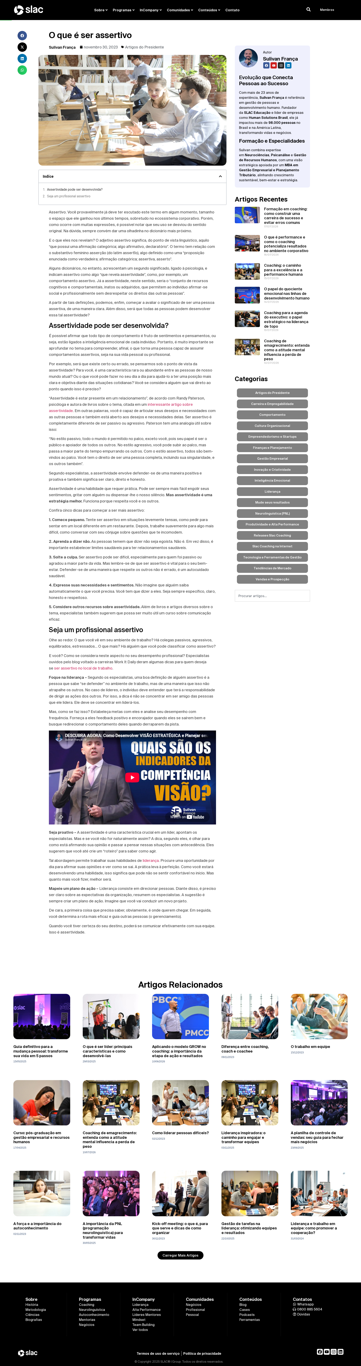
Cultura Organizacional (272, 425)
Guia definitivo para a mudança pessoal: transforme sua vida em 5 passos (40, 1051)
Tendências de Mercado (272, 568)
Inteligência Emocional (272, 480)
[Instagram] (281, 65)
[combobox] (272, 596)
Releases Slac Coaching (272, 535)
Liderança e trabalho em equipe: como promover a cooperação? (314, 1228)
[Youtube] (274, 65)
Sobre (99, 10)
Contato (232, 10)
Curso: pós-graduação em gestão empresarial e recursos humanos (41, 1137)
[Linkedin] (288, 65)
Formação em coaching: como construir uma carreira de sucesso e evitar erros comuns (285, 216)
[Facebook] (266, 65)
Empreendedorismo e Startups (272, 436)
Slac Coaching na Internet (272, 546)
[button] (22, 35)
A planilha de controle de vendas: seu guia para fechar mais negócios (317, 1137)
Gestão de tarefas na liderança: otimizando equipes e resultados (249, 1228)
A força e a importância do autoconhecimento (37, 1225)
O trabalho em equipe (310, 1046)
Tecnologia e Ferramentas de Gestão (272, 557)
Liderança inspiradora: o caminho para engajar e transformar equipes (243, 1137)
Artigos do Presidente (144, 47)
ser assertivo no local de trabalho (83, 668)
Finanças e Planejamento (272, 447)
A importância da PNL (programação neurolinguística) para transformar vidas (103, 1230)
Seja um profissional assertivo (68, 196)
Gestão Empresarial (272, 458)
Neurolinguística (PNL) (272, 513)
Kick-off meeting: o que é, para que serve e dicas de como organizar (180, 1228)
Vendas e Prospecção (272, 579)
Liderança (272, 491)
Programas (122, 10)
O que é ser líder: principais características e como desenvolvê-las (107, 1051)
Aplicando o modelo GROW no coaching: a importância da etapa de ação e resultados (179, 1051)
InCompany (149, 10)
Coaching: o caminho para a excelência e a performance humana (283, 269)
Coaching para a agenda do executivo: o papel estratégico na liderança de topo (286, 319)
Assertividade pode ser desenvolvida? (75, 190)
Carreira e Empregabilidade (272, 404)
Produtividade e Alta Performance (272, 524)
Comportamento (272, 414)
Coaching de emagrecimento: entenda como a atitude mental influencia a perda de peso (287, 350)
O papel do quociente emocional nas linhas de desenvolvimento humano (287, 293)
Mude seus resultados (272, 502)
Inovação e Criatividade (272, 469)
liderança (151, 860)
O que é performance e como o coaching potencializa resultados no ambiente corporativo (286, 244)
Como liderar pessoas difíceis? (180, 1133)
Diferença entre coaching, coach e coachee (245, 1048)
